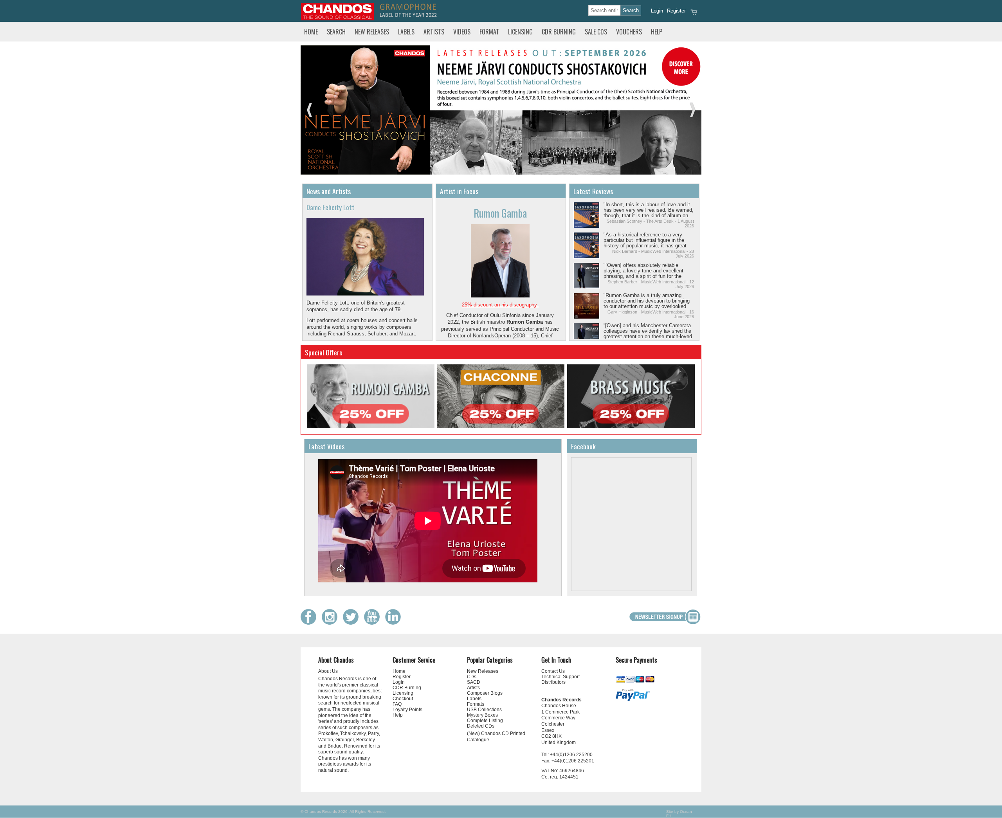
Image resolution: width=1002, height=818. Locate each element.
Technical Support (560, 676)
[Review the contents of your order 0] (694, 15)
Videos (461, 31)
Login (657, 11)
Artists (434, 31)
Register (676, 11)
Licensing (520, 31)
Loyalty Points (407, 709)
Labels (406, 31)
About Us (328, 671)
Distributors (553, 682)
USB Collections (484, 709)
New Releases (372, 31)
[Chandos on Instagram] (331, 623)
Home (311, 31)
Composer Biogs (485, 693)
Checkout (403, 698)
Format (489, 31)
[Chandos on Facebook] (310, 623)
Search (336, 31)
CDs (471, 676)
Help (656, 31)
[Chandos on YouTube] (374, 623)
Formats (475, 704)
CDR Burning (559, 31)
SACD (473, 682)
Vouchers (629, 31)
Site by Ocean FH (679, 813)
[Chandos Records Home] (337, 19)
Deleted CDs (480, 726)
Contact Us (553, 671)
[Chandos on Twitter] (352, 623)
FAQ (397, 704)
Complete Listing (485, 720)
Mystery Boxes (482, 715)
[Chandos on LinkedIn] (395, 623)
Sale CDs (596, 31)
